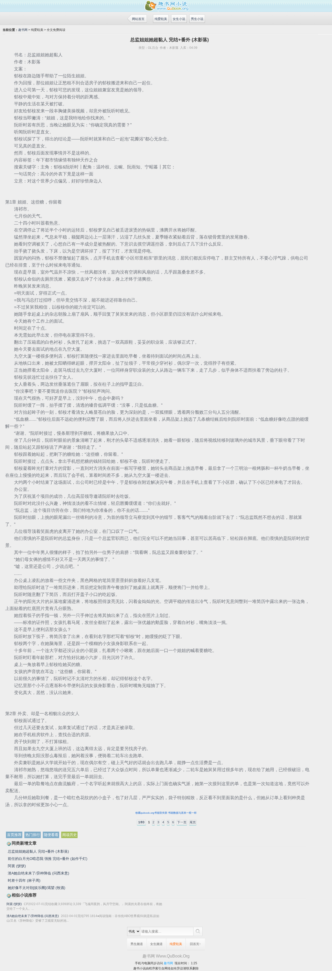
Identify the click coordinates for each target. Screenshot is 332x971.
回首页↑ (195, 944)
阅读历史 (69, 835)
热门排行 (32, 835)
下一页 (181, 822)
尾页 (193, 822)
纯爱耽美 (161, 19)
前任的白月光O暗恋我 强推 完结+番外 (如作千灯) (47, 859)
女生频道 (156, 944)
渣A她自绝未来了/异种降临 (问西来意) (38, 873)
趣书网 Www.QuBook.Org (166, 956)
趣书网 (22, 30)
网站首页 (138, 19)
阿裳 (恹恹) (17, 866)
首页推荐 (14, 835)
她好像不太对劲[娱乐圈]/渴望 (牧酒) (36, 888)
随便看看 (51, 835)
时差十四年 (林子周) (24, 880)
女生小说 (179, 19)
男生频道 (136, 944)
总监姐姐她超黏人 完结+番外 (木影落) (38, 851)
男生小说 (197, 19)
